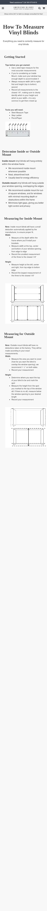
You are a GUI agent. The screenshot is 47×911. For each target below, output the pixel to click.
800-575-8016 (32, 2)
